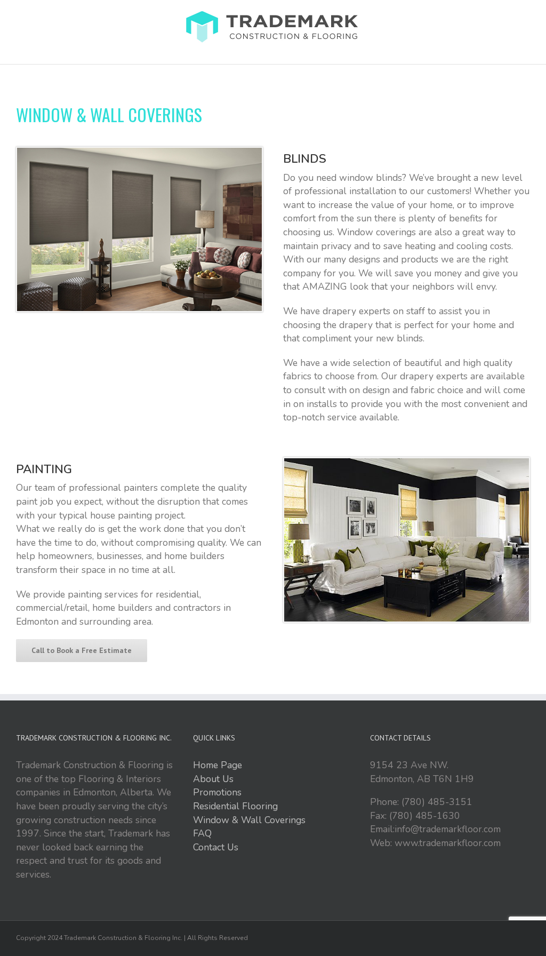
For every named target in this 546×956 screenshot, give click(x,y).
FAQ (202, 833)
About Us (213, 778)
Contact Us (215, 847)
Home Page (217, 765)
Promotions (217, 792)
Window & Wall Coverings (249, 820)
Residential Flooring (235, 806)
